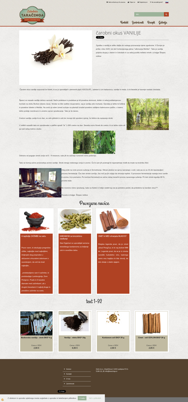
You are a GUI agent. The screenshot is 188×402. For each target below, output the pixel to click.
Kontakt (124, 22)
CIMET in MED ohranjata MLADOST (112, 236)
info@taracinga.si (111, 371)
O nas (68, 379)
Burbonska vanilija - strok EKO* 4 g (36, 338)
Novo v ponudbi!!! (66, 313)
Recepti (151, 22)
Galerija (163, 22)
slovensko (166, 2)
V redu (82, 398)
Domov (68, 369)
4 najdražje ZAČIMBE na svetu (33, 236)
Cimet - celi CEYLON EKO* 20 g (151, 338)
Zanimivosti (137, 22)
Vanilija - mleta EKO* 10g (75, 338)
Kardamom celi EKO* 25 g (113, 338)
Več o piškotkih (95, 398)
